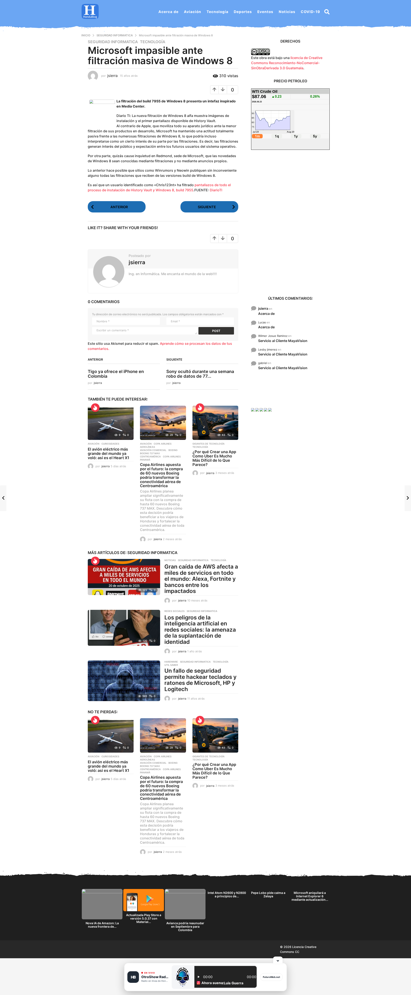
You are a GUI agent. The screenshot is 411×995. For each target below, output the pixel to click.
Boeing (172, 450)
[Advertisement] (290, 222)
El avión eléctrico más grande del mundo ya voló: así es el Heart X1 (108, 453)
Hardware (171, 661)
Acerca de (168, 12)
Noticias (287, 12)
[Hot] (95, 407)
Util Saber (171, 665)
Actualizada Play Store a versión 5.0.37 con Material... (143, 918)
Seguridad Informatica (113, 42)
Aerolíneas (147, 447)
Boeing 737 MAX (150, 453)
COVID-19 (310, 12)
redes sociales (174, 611)
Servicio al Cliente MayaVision (282, 341)
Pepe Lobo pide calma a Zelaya (268, 894)
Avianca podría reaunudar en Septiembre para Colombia (185, 926)
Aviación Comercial (153, 450)
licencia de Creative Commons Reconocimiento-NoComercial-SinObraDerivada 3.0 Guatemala (286, 63)
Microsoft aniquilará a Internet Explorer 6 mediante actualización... (310, 896)
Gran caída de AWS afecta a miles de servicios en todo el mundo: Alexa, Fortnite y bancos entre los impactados (201, 578)
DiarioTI (216, 190)
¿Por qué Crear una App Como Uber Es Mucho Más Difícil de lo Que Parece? (214, 458)
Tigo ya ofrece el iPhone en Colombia (116, 374)
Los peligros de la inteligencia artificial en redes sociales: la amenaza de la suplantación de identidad (200, 629)
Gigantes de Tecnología (208, 443)
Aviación (192, 12)
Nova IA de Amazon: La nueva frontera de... (102, 924)
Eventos (265, 12)
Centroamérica (150, 456)
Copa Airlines (162, 443)
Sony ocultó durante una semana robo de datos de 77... (200, 374)
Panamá (145, 459)
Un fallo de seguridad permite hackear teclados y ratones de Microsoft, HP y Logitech (200, 679)
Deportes (243, 12)
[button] (327, 11)
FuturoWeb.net (271, 977)
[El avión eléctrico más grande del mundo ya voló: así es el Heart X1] (111, 423)
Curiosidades (110, 443)
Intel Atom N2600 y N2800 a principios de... (227, 894)
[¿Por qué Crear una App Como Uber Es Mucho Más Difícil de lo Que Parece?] (215, 423)
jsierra (263, 308)
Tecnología (217, 12)
